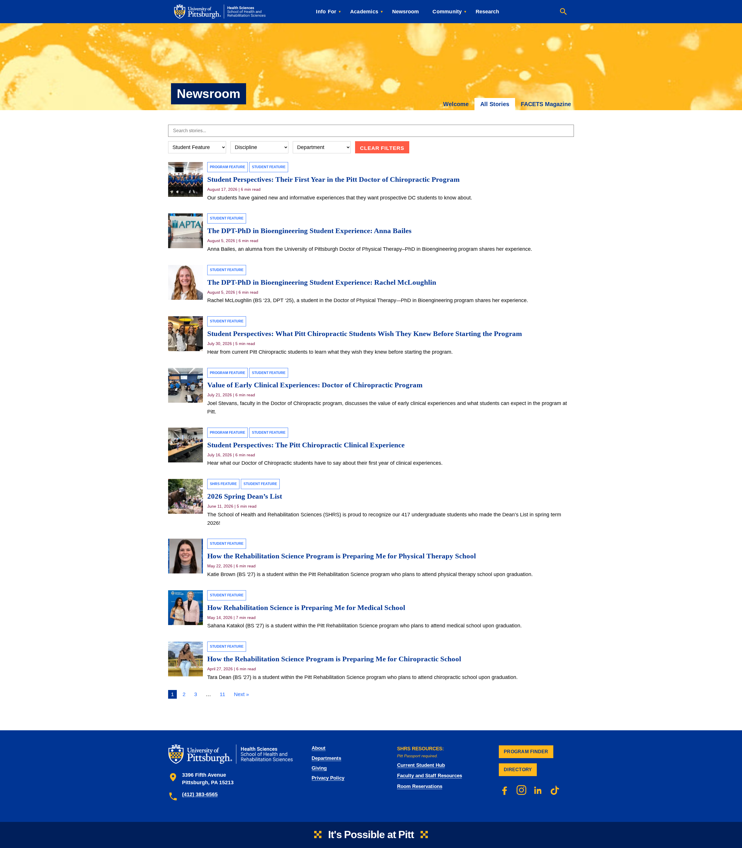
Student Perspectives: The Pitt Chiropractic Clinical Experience (306, 445)
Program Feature (227, 167)
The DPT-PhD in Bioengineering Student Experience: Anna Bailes (310, 231)
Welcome (456, 104)
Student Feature (268, 167)
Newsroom (405, 11)
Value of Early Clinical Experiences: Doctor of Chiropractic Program (315, 385)
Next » (241, 694)
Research (487, 11)
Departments (326, 758)
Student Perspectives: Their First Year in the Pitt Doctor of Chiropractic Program (333, 179)
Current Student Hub (421, 765)
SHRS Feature (223, 484)
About (318, 748)
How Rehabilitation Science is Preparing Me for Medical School (306, 607)
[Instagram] (521, 790)
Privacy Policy (328, 778)
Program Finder (526, 751)
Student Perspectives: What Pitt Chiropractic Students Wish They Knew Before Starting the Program (365, 333)
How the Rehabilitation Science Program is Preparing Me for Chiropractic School (334, 659)
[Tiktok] (555, 790)
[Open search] (563, 11)
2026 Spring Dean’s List (244, 496)
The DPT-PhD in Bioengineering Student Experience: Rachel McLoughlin (321, 282)
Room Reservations (419, 786)
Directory (518, 769)
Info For (326, 11)
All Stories (494, 104)
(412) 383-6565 (200, 794)
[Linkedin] (538, 790)
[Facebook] (504, 790)
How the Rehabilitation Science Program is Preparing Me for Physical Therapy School (341, 556)
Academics (364, 11)
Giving (319, 768)
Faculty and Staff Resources (429, 775)
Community (447, 11)
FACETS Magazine (546, 104)
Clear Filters (382, 148)
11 (222, 694)
